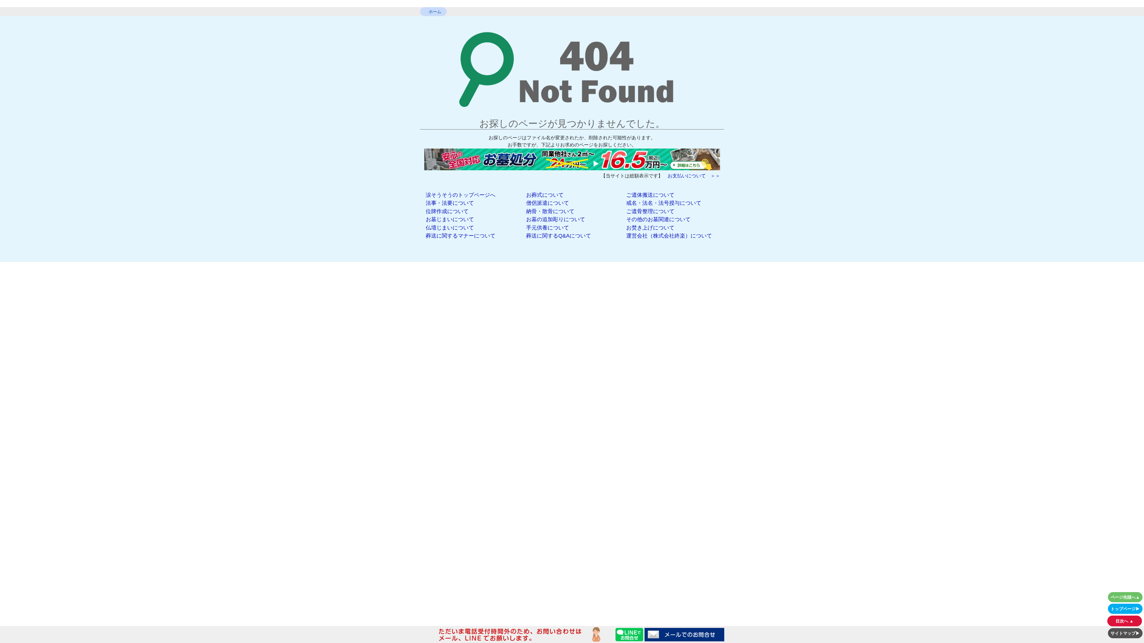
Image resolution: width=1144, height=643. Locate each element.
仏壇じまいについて (450, 228)
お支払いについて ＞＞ (694, 175)
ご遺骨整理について (650, 211)
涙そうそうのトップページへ (460, 195)
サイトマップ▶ (1125, 633)
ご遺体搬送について (650, 195)
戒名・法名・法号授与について (663, 203)
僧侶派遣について (547, 203)
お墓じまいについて (450, 219)
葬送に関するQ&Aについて (558, 236)
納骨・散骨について (550, 211)
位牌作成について (447, 211)
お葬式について (545, 195)
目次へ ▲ (1125, 621)
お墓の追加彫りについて (555, 219)
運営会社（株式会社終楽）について (669, 236)
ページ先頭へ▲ (1125, 597)
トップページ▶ (1125, 608)
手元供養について (547, 228)
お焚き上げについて (650, 228)
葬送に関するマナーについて (460, 236)
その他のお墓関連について (658, 219)
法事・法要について (450, 203)
